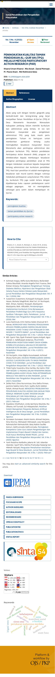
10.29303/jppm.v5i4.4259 (19, 76)
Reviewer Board (13, 517)
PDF (9, 84)
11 (18, 458)
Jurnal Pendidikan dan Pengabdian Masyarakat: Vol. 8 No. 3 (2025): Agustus (28, 437)
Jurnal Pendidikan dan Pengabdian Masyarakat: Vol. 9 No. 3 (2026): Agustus (28, 414)
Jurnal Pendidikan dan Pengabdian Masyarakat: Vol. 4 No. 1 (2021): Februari (28, 399)
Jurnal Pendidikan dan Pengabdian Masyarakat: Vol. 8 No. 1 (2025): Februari (29, 451)
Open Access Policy (15, 522)
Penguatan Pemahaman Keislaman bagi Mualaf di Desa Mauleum (28, 448)
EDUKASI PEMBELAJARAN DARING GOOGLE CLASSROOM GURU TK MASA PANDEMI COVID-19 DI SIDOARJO (28, 360)
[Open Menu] (51, 4)
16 (31, 458)
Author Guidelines (14, 507)
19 (38, 458)
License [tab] (31, 99)
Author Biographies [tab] (14, 99)
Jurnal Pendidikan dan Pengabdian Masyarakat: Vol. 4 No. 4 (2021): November (27, 350)
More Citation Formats (18, 259)
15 (28, 458)
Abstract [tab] (10, 93)
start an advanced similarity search (30, 464)
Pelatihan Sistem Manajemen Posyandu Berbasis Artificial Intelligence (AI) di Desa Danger (26, 409)
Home (6, 28)
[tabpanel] (27, 162)
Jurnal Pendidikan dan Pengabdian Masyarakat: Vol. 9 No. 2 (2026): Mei (28, 317)
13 (23, 458)
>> (42, 458)
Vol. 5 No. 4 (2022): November (33, 28)
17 (33, 458)
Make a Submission (14, 497)
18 (36, 458)
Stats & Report (12, 537)
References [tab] (24, 93)
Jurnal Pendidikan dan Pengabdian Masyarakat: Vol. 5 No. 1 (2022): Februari (28, 333)
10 (15, 458)
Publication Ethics (14, 532)
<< (4, 458)
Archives (15, 28)
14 (26, 458)
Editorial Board (13, 512)
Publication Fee (13, 527)
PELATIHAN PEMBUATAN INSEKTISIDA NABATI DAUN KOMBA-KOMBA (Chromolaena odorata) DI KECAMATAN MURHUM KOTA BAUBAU (27, 344)
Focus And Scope (14, 502)
